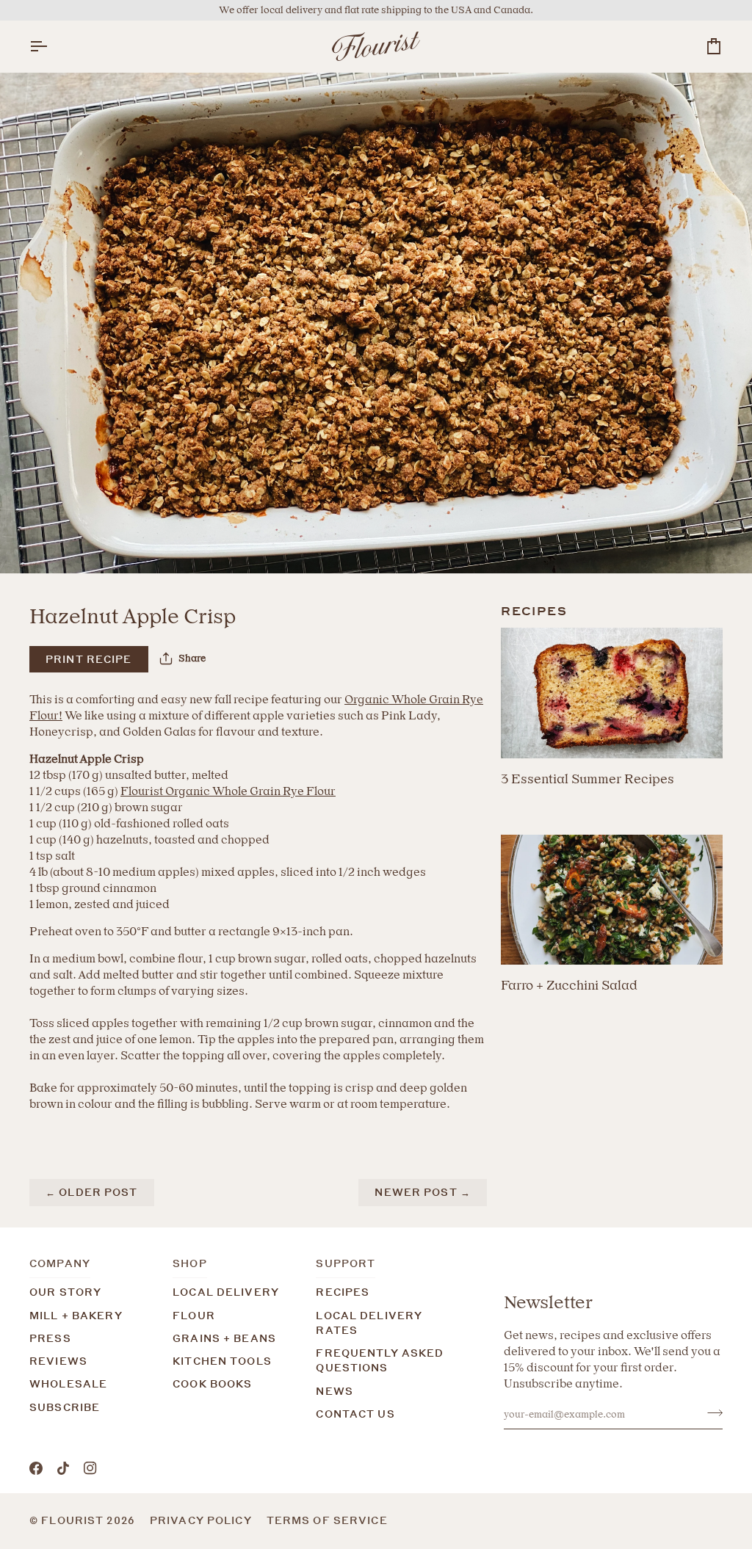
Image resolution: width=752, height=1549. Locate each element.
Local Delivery (226, 1292)
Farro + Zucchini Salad (569, 985)
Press (50, 1338)
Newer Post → (423, 1192)
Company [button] (59, 1263)
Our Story (65, 1292)
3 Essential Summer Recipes (587, 778)
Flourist (73, 1520)
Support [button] (345, 1263)
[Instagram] (90, 1468)
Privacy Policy (201, 1520)
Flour (194, 1315)
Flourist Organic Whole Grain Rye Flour (228, 791)
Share (192, 658)
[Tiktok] (63, 1468)
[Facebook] (36, 1468)
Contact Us (355, 1414)
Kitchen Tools (222, 1361)
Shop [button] (190, 1263)
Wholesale (68, 1384)
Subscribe (64, 1407)
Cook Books (212, 1384)
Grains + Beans (224, 1338)
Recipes (342, 1292)
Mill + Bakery (76, 1315)
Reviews (58, 1361)
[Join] (710, 1412)
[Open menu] (51, 46)
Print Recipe (89, 659)
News (334, 1391)
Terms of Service (327, 1520)
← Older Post (92, 1192)
